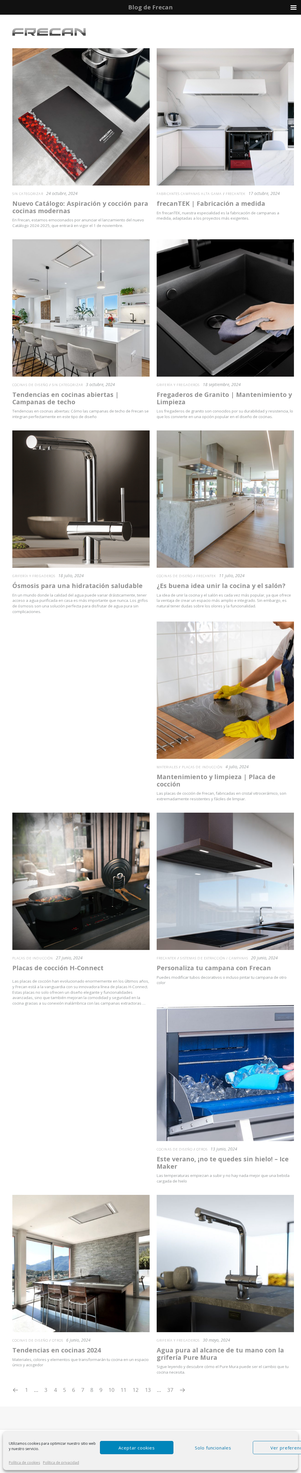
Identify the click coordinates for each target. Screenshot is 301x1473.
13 (148, 1389)
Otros (202, 1149)
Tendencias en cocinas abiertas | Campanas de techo (65, 398)
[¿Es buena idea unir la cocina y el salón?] (225, 499)
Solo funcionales (213, 1448)
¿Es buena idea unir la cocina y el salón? (221, 585)
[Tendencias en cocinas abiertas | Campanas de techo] (81, 308)
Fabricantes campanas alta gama (189, 193)
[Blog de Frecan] (49, 32)
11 (123, 1389)
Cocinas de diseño (30, 385)
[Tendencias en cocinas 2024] (81, 1263)
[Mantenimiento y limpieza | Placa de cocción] (225, 690)
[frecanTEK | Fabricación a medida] (225, 117)
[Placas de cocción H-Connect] (81, 881)
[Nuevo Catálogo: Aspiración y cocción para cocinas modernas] (81, 117)
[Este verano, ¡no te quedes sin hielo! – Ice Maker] (225, 1072)
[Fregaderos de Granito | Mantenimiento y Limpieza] (225, 308)
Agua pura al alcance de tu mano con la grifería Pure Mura (220, 1354)
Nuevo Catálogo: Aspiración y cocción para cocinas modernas (80, 207)
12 (135, 1389)
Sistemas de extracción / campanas (214, 958)
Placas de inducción (202, 767)
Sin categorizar (27, 193)
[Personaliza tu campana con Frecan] (225, 881)
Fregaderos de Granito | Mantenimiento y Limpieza (224, 398)
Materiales (167, 767)
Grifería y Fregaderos (178, 385)
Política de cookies (24, 1462)
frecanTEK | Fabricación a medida (211, 203)
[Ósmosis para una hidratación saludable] (81, 499)
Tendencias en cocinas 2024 (56, 1350)
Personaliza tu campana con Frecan (214, 967)
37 (170, 1389)
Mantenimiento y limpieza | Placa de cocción (216, 780)
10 (111, 1389)
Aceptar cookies (136, 1448)
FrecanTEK (235, 193)
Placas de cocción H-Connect (57, 967)
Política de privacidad (61, 1462)
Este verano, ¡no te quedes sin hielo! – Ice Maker (223, 1162)
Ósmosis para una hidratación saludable (77, 585)
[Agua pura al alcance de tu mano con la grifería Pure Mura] (225, 1263)
